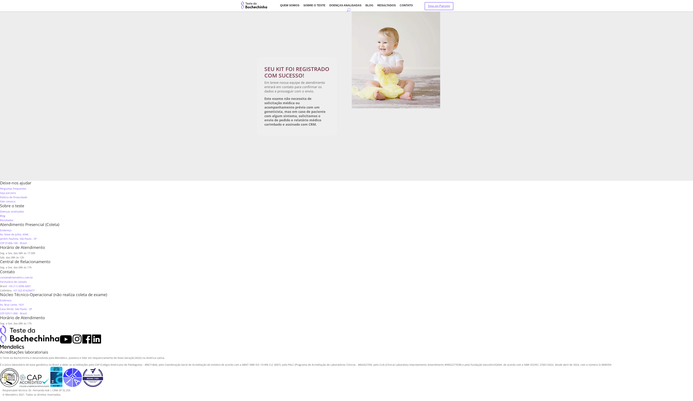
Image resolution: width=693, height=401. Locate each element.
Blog (369, 5)
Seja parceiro (8, 193)
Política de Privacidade (13, 197)
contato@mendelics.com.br (16, 277)
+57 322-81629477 (24, 290)
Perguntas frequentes (13, 188)
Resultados (386, 5)
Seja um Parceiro (439, 6)
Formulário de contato (13, 281)
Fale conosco (7, 201)
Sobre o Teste (314, 5)
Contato (406, 5)
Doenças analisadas (345, 5)
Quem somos (289, 5)
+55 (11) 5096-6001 (19, 286)
